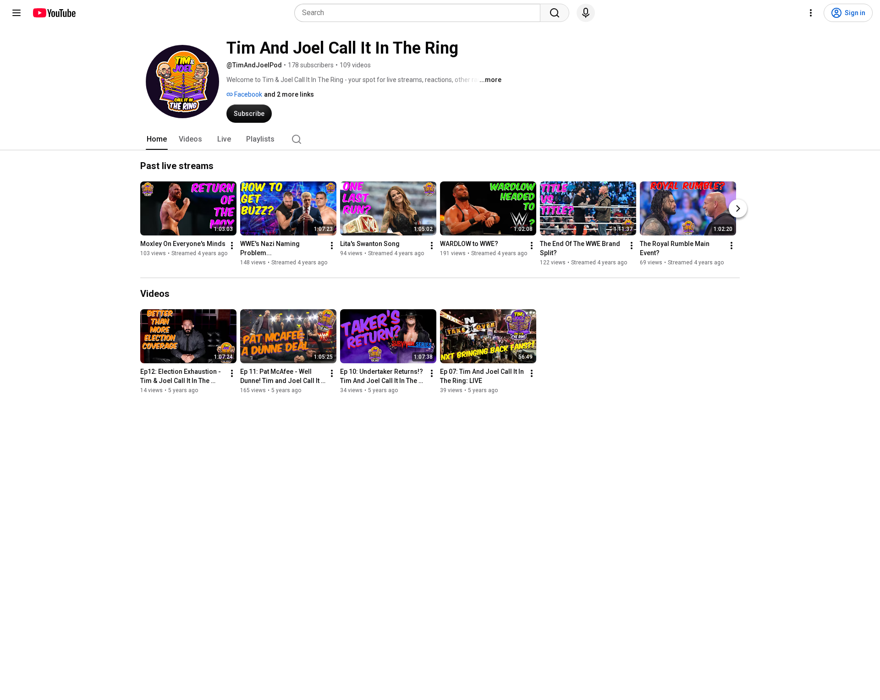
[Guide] (16, 12)
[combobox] (420, 12)
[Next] (738, 208)
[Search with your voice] (586, 13)
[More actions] (232, 245)
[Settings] (810, 12)
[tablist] (440, 139)
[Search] (554, 13)
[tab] (157, 139)
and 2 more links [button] (289, 94)
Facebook (247, 94)
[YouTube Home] (54, 13)
